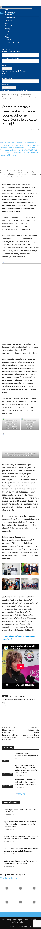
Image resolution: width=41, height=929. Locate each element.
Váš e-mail (6, 85)
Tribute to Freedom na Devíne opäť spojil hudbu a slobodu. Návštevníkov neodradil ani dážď (26, 782)
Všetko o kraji (6, 920)
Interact (7, 31)
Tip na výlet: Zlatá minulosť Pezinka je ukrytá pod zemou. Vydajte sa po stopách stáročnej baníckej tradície (20, 824)
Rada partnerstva (11, 26)
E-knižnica (8, 20)
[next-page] (4, 791)
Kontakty (8, 40)
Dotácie (7, 23)
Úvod (4, 95)
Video (7, 37)
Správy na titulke (18, 102)
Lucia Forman (7, 130)
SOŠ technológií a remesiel (11, 706)
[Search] (38, 3)
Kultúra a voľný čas (7, 774)
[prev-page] (3, 791)
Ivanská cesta (24, 696)
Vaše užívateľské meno (10, 58)
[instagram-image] (7, 888)
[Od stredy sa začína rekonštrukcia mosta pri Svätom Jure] (7, 756)
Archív (9, 15)
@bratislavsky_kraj (9, 878)
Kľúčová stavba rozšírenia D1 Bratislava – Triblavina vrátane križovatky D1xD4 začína (10, 735)
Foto (6, 34)
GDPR (4, 73)
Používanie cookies (18, 922)
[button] (4, 3)
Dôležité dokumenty (30, 920)
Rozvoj (7, 29)
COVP (10, 696)
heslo (4, 66)
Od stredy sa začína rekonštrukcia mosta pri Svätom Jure (26, 756)
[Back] (3, 47)
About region (17, 920)
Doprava (5, 760)
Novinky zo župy (13, 95)
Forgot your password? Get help (14, 71)
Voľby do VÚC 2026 (12, 42)
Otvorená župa (10, 17)
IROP (16, 696)
